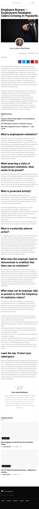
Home (2, 500)
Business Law (22, 53)
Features (15, 500)
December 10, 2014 (16, 474)
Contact (22, 500)
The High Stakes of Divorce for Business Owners (16, 123)
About (27, 500)
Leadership (5, 438)
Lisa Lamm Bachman (19, 392)
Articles (9, 500)
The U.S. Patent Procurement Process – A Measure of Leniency (18, 471)
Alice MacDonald (6, 446)
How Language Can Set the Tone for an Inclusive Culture (17, 443)
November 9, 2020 (17, 446)
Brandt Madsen (6, 474)
